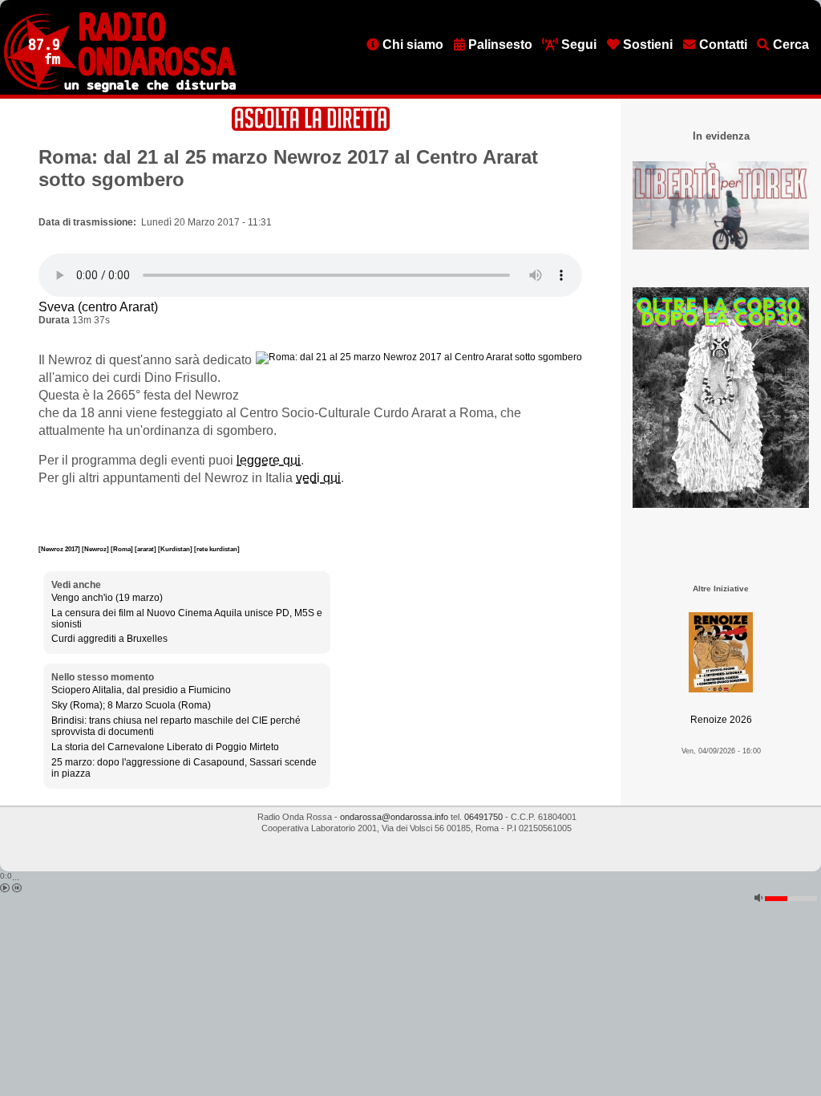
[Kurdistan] (176, 549)
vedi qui (318, 478)
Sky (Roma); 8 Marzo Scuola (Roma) (131, 705)
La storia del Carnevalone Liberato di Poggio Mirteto (165, 747)
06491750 (483, 817)
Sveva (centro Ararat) (98, 307)
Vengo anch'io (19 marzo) (107, 597)
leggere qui (269, 460)
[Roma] (123, 549)
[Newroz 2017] (60, 549)
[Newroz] (96, 549)
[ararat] (146, 549)
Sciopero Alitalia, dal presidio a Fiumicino (141, 690)
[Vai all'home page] (120, 89)
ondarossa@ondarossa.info (394, 817)
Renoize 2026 (721, 719)
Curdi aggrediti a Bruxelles (109, 638)
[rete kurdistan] (217, 549)
